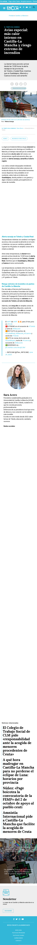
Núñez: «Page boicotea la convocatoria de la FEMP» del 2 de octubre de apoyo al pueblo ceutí (18, 797)
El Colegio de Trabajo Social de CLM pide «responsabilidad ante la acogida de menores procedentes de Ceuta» (17, 740)
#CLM (10, 324)
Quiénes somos (18, 938)
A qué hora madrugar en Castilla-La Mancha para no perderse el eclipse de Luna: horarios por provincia (18, 771)
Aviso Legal (18, 930)
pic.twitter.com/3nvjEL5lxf (15, 347)
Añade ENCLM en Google (19, 88)
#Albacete (17, 329)
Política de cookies (18, 935)
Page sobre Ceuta (14, 1)
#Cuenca (27, 333)
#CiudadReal (10, 333)
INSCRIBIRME (8, 910)
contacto (18, 940)
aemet (5, 138)
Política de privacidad (18, 932)
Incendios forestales (19, 138)
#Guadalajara (10, 340)
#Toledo (32, 326)
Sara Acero (20, 128)
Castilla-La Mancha (21, 16)
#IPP (9, 322)
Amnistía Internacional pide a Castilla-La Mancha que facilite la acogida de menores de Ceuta (19, 822)
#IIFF (15, 322)
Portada (11, 16)
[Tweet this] (21, 84)
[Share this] (16, 84)
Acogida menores (26, 1)
